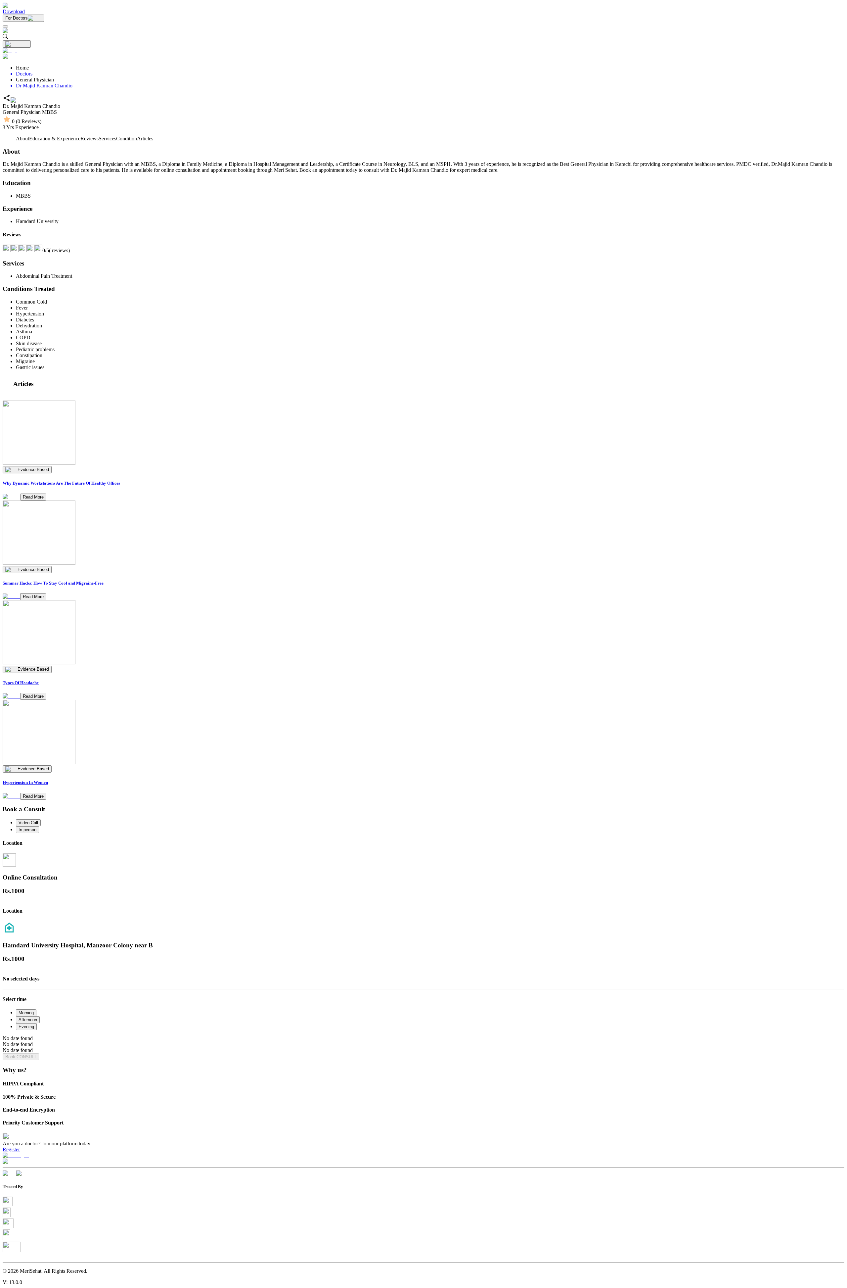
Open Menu (423, 644)
